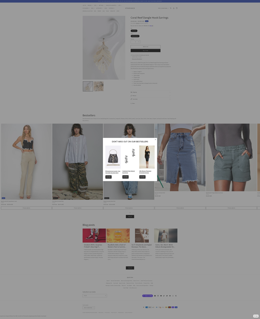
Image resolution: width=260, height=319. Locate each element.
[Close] (155, 139)
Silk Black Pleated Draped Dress (145, 172)
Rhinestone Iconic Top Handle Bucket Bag (112, 172)
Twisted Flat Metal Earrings (128, 172)
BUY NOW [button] (108, 176)
